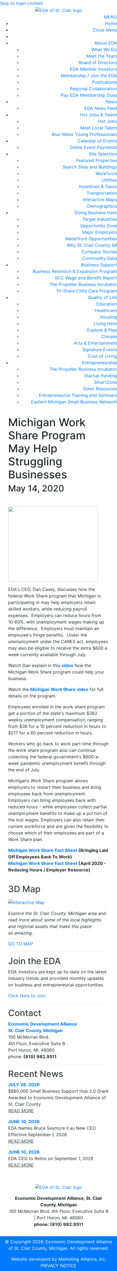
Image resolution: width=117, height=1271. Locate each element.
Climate (109, 336)
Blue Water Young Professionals (84, 134)
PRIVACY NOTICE (58, 1265)
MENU (110, 17)
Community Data (99, 258)
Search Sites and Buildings (90, 167)
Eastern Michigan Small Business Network (74, 401)
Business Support (99, 264)
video (67, 665)
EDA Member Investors (93, 69)
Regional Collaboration (93, 88)
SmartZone (105, 382)
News (111, 101)
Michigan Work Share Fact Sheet (42, 850)
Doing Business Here (96, 212)
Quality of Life (102, 297)
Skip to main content (21, 3)
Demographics (102, 206)
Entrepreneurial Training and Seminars (78, 395)
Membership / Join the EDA (89, 75)
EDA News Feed (100, 108)
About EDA (105, 43)
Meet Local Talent (98, 127)
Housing (108, 317)
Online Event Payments (93, 147)
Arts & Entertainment (95, 343)
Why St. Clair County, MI (92, 245)
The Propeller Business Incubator (83, 284)
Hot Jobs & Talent (98, 114)
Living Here (105, 323)
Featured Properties (96, 160)
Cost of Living (102, 356)
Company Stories (99, 251)
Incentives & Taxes (98, 186)
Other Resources (100, 388)
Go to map (20, 943)
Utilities (109, 180)
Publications (104, 82)
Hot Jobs (107, 121)
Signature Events (99, 349)
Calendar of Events (97, 141)
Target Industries (99, 219)
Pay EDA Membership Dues (89, 95)
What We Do (104, 49)
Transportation (102, 193)
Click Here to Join (26, 995)
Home (111, 23)
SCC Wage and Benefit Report (86, 278)
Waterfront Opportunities (91, 238)
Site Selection (103, 154)
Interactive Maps (100, 199)
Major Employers (99, 232)
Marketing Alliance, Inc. (82, 1259)
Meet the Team (101, 56)
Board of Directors (98, 62)
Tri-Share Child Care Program (86, 291)
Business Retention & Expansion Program (75, 271)
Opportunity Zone (98, 225)
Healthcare (106, 310)
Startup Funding (100, 375)
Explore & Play (102, 330)
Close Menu (105, 30)
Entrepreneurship (99, 362)
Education (106, 304)
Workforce (106, 173)
